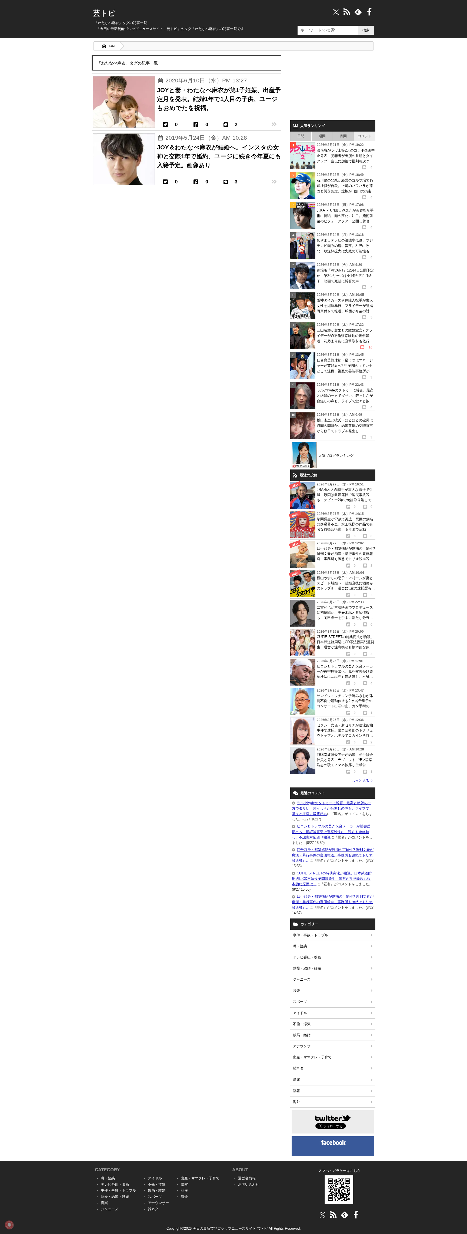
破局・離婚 (302, 1035)
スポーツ (300, 1002)
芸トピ (104, 13)
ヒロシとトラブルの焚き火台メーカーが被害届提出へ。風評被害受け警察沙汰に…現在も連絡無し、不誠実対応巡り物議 (331, 831)
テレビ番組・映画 (307, 957)
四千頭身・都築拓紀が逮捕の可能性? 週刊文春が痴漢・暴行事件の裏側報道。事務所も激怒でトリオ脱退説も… (332, 855)
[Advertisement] (332, 86)
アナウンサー (303, 1046)
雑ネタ (298, 1068)
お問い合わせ (248, 1184)
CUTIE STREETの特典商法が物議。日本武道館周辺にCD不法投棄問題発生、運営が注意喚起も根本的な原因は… (332, 878)
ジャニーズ (302, 979)
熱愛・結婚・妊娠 (307, 968)
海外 (296, 1102)
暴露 (296, 1080)
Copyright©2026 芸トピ (233, 1228)
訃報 (296, 1091)
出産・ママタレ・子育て (312, 1057)
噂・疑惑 (300, 946)
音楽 (296, 990)
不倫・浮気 (302, 1024)
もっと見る (362, 781)
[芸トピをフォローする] (336, 12)
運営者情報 (247, 1178)
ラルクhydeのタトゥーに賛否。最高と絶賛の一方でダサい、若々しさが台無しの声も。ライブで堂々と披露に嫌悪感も (331, 808)
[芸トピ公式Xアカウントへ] (322, 1215)
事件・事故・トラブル (310, 935)
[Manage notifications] (9, 1224)
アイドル (300, 1013)
